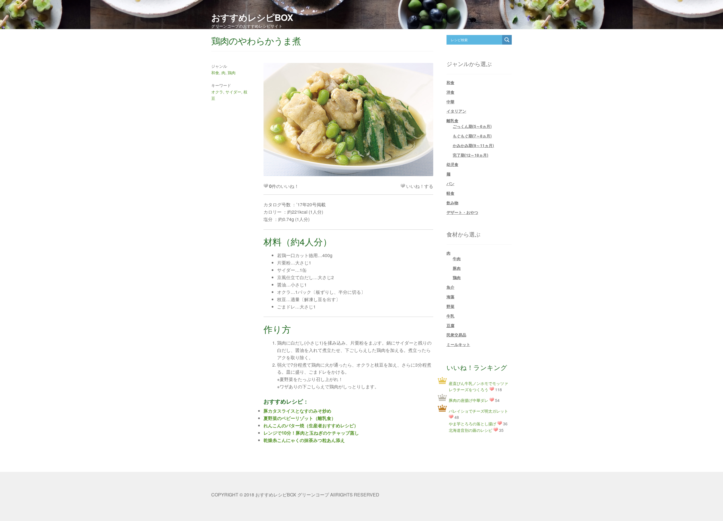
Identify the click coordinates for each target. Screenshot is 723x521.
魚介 (450, 287)
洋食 (450, 92)
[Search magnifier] (507, 40)
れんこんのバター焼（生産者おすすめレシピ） (310, 425)
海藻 (450, 296)
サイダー (233, 92)
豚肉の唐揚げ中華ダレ (468, 400)
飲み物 (452, 202)
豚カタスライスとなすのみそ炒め (297, 411)
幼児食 (452, 164)
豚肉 (457, 268)
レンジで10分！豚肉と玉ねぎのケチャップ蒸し (311, 433)
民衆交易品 (456, 335)
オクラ (217, 92)
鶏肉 (232, 72)
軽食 (450, 193)
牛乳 (450, 316)
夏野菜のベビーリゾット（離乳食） (299, 418)
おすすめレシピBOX (252, 17)
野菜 (450, 306)
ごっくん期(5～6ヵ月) (472, 126)
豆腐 (450, 325)
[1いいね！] (402, 185)
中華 (450, 101)
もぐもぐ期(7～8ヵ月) (472, 136)
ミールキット (458, 344)
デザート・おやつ (462, 212)
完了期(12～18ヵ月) (470, 155)
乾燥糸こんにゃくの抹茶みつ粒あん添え (304, 440)
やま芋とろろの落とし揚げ (472, 423)
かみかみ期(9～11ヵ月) (473, 145)
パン (450, 183)
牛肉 (457, 258)
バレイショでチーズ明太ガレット (478, 411)
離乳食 (452, 120)
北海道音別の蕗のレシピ (470, 430)
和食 (215, 72)
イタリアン (456, 111)
